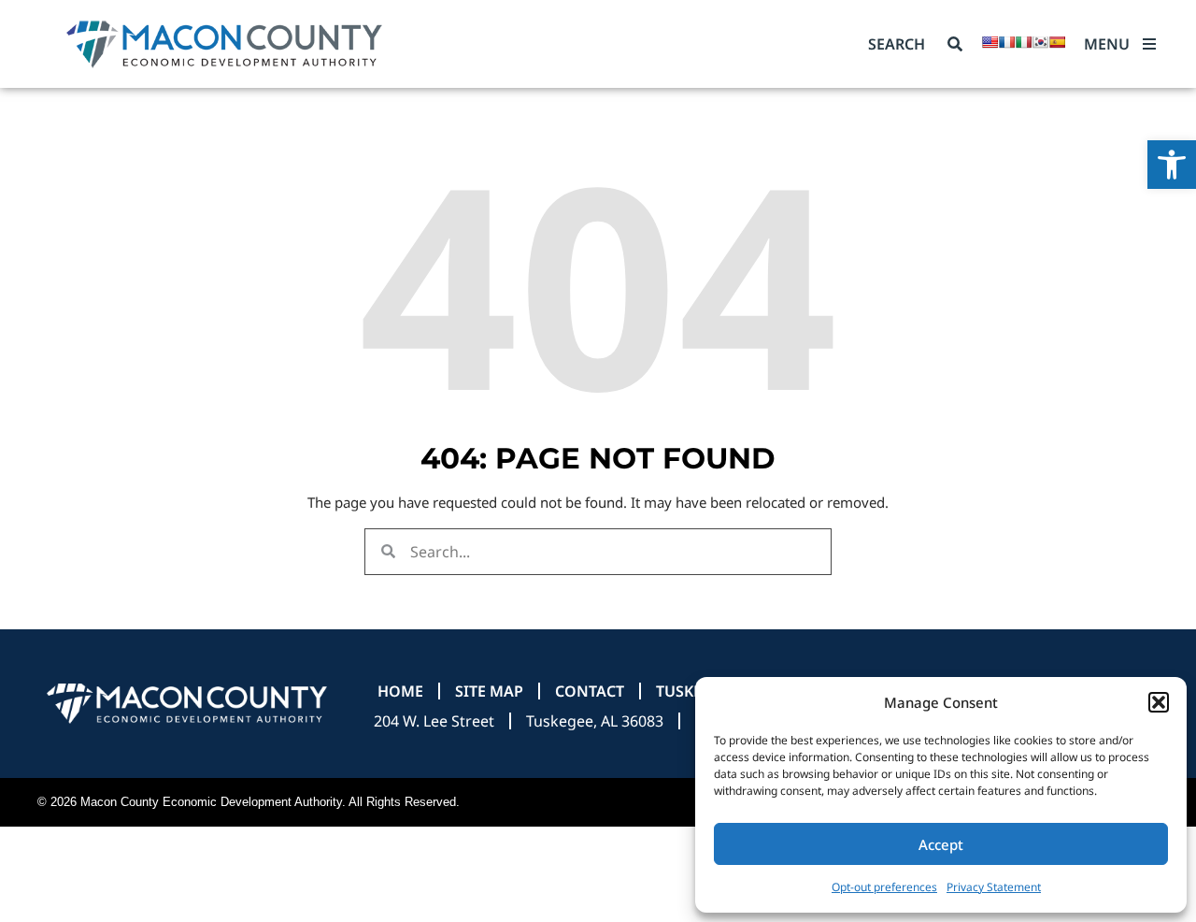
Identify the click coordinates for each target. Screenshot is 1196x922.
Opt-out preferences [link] (884, 887)
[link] (1171, 164)
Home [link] (400, 691)
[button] (1158, 702)
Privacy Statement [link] (994, 887)
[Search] (954, 44)
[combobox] (904, 44)
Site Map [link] (489, 691)
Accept (940, 844)
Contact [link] (589, 691)
